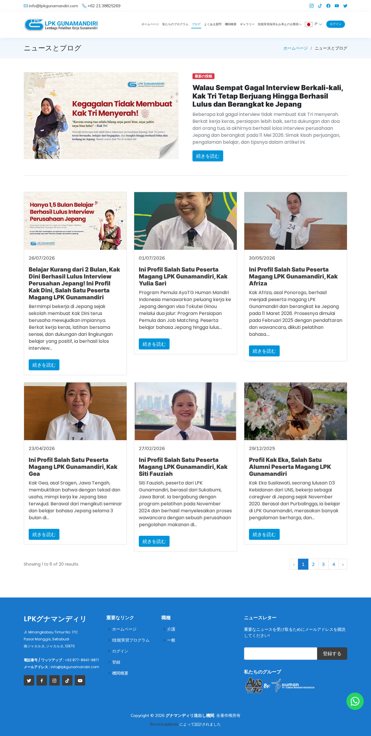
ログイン (335, 24)
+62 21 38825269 (104, 6)
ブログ (196, 24)
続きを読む (207, 156)
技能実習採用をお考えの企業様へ (279, 24)
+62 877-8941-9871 (82, 659)
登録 (116, 662)
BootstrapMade (164, 724)
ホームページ (150, 24)
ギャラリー (247, 24)
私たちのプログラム (175, 24)
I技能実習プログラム (131, 640)
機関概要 (231, 24)
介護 (171, 629)
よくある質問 (212, 24)
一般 (171, 640)
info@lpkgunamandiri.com (53, 6)
